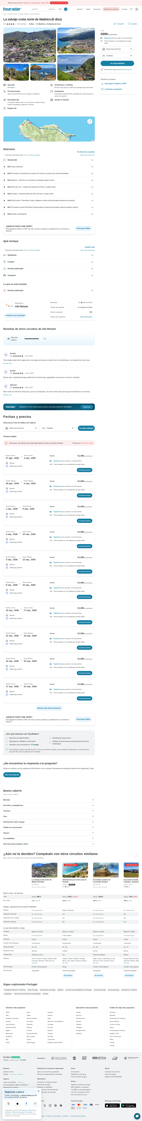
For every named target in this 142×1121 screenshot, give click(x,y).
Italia (49, 1018)
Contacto (124, 9)
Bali (7, 1039)
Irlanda (50, 1015)
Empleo (13, 1074)
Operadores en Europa (47, 990)
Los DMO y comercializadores (81, 1089)
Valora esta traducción (87, 155)
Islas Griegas (31, 1042)
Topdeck (78, 1024)
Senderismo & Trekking (117, 1018)
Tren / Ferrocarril (115, 1036)
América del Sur (11, 1027)
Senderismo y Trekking (129, 990)
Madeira (60, 990)
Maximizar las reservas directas (47, 1089)
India (28, 1012)
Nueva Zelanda (32, 1018)
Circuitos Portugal (100, 990)
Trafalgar (79, 1027)
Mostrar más (7, 363)
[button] (71, 461)
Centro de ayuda (110, 1074)
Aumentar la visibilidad (44, 1087)
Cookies (65, 1116)
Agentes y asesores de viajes (80, 1084)
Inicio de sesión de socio (79, 1094)
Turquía (50, 1033)
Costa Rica (51, 1039)
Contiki (78, 1012)
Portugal (50, 1024)
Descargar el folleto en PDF (115, 83)
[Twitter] (45, 1105)
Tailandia (30, 1024)
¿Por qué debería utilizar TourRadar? (15, 1085)
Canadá (50, 1036)
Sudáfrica (9, 1036)
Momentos (97, 9)
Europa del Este (32, 1033)
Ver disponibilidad (86, 428)
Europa (8, 1021)
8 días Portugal (33, 990)
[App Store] (112, 1105)
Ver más (34, 963)
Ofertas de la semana (111, 9)
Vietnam (29, 1027)
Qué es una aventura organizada (48, 1072)
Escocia (50, 1027)
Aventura (113, 1012)
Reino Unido (31, 1036)
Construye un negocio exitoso (47, 1082)
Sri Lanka (30, 1021)
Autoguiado (8, 994)
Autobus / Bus (114, 1033)
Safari (112, 1027)
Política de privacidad (53, 1116)
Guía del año (75, 1072)
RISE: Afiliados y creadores (80, 1087)
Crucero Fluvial (115, 1024)
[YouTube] (61, 1105)
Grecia (29, 1039)
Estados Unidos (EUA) (55, 1042)
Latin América (10, 1024)
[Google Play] (128, 1105)
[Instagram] (50, 1105)
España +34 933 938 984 (113, 1077)
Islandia (50, 1012)
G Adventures (80, 1018)
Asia (7, 1015)
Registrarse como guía (78, 1074)
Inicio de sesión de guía (79, 1077)
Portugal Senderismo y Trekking (14, 990)
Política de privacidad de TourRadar (22, 1112)
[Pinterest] (55, 1105)
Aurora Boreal (114, 1021)
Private (112, 1045)
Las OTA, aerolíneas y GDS (80, 1092)
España (50, 1030)
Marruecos (9, 1033)
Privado (45, 994)
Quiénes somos (8, 1072)
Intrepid (78, 1021)
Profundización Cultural (117, 1030)
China (8, 1042)
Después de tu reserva (10, 1087)
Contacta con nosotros (112, 1072)
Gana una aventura (14, 1082)
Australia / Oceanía (12, 1018)
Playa (111, 1039)
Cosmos (78, 1015)
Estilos (88, 9)
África (8, 1012)
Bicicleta (112, 1015)
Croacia (29, 1030)
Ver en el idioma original (32, 155)
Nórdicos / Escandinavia (55, 1021)
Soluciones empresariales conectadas (49, 1074)
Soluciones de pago (43, 1084)
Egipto (8, 1030)
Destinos (80, 9)
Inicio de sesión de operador (46, 1092)
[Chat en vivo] (137, 1116)
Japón (29, 1015)
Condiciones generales (78, 1116)
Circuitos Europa (113, 990)
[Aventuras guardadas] (131, 9)
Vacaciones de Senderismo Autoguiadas (27, 994)
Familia (112, 1042)
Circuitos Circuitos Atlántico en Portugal (78, 990)
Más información (86, 317)
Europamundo (80, 1030)
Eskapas (79, 1033)
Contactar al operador (113, 89)
